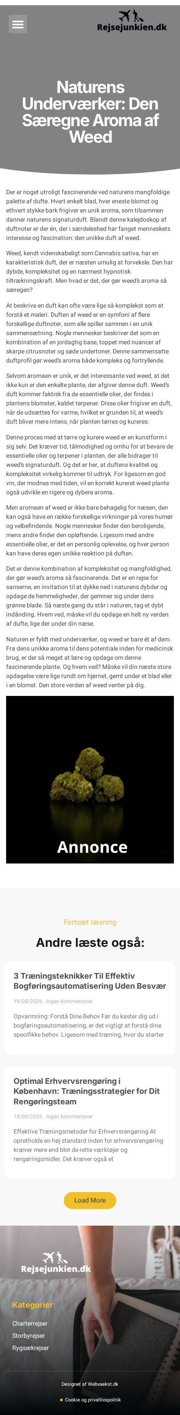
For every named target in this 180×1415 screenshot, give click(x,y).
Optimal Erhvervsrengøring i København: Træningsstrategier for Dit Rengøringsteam (87, 1091)
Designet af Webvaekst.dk (90, 1384)
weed (132, 238)
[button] (18, 24)
